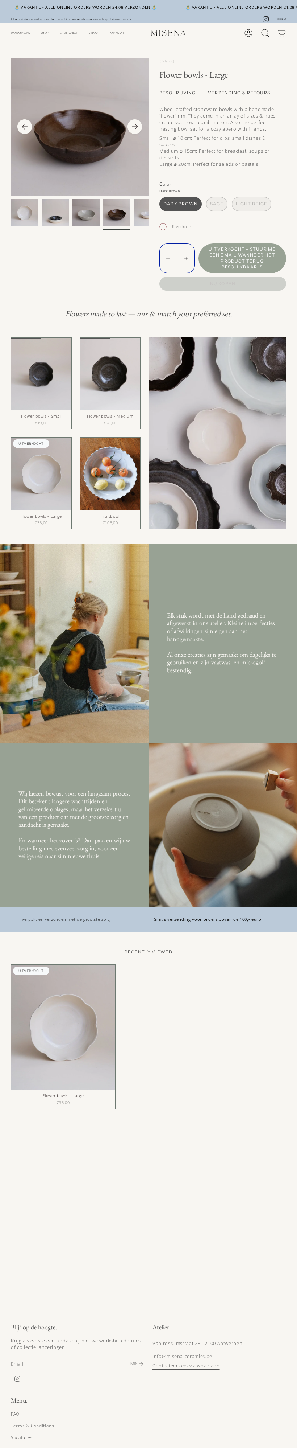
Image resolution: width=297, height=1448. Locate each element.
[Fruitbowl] (110, 474)
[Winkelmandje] (281, 33)
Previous (24, 126)
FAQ (15, 1414)
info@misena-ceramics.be (182, 1356)
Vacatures (22, 1437)
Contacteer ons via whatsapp (186, 1365)
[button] (20, 33)
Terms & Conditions (32, 1426)
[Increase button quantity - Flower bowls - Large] (188, 258)
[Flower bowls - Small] (41, 374)
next (134, 126)
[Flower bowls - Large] (41, 474)
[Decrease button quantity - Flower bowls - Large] (166, 258)
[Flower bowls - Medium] (110, 374)
